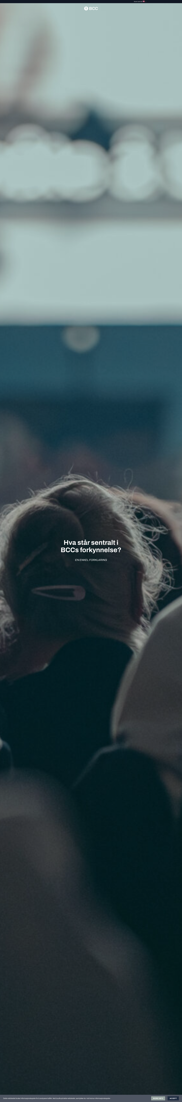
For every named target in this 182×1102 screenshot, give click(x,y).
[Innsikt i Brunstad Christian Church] (91, 8)
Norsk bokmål (138, 1)
